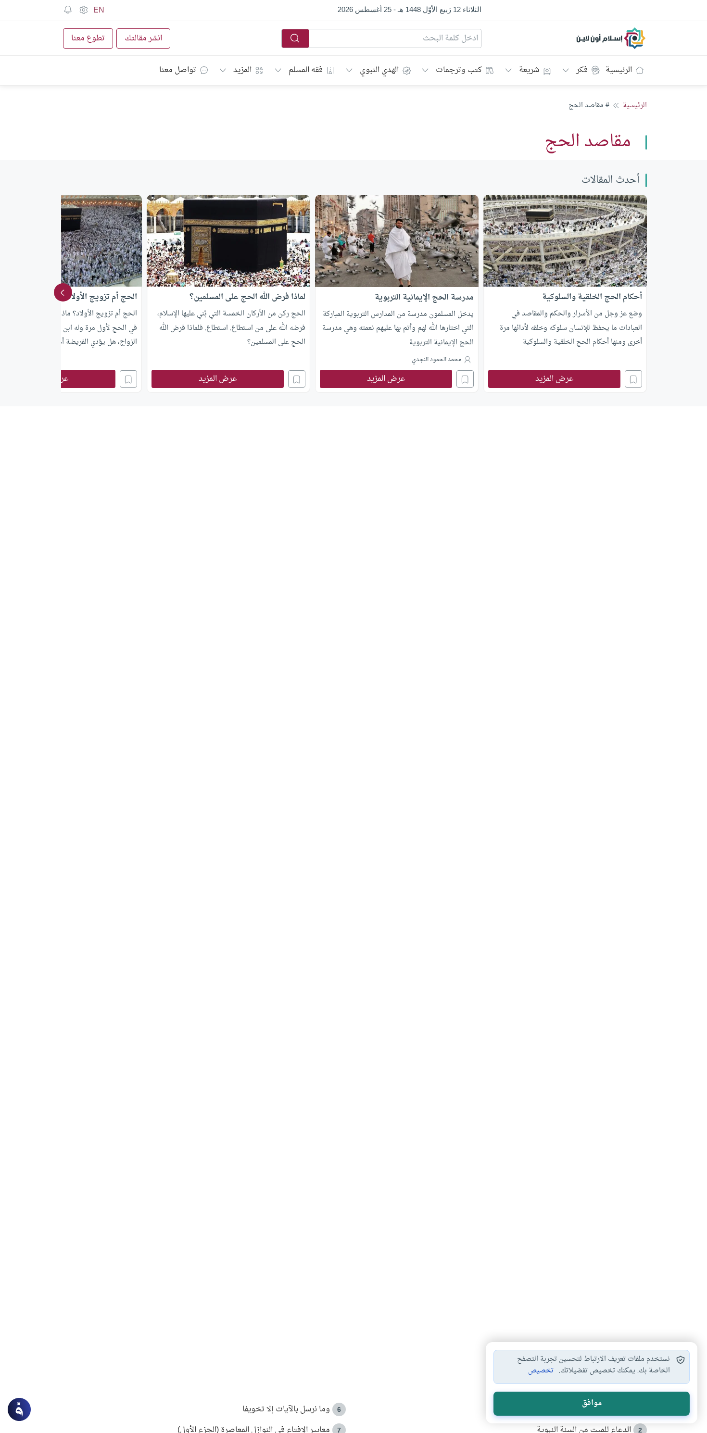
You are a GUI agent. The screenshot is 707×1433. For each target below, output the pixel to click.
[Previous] (644, 292)
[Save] (633, 379)
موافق (592, 1403)
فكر (582, 70)
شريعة (529, 70)
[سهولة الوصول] (83, 10)
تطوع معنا (88, 38)
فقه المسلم (306, 70)
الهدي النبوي (379, 70)
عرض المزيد (554, 379)
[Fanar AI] (19, 1409)
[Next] (63, 292)
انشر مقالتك (143, 38)
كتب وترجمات (459, 70)
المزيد (242, 70)
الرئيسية (619, 70)
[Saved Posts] (68, 10)
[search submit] (295, 38)
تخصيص (541, 1371)
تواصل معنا (177, 70)
